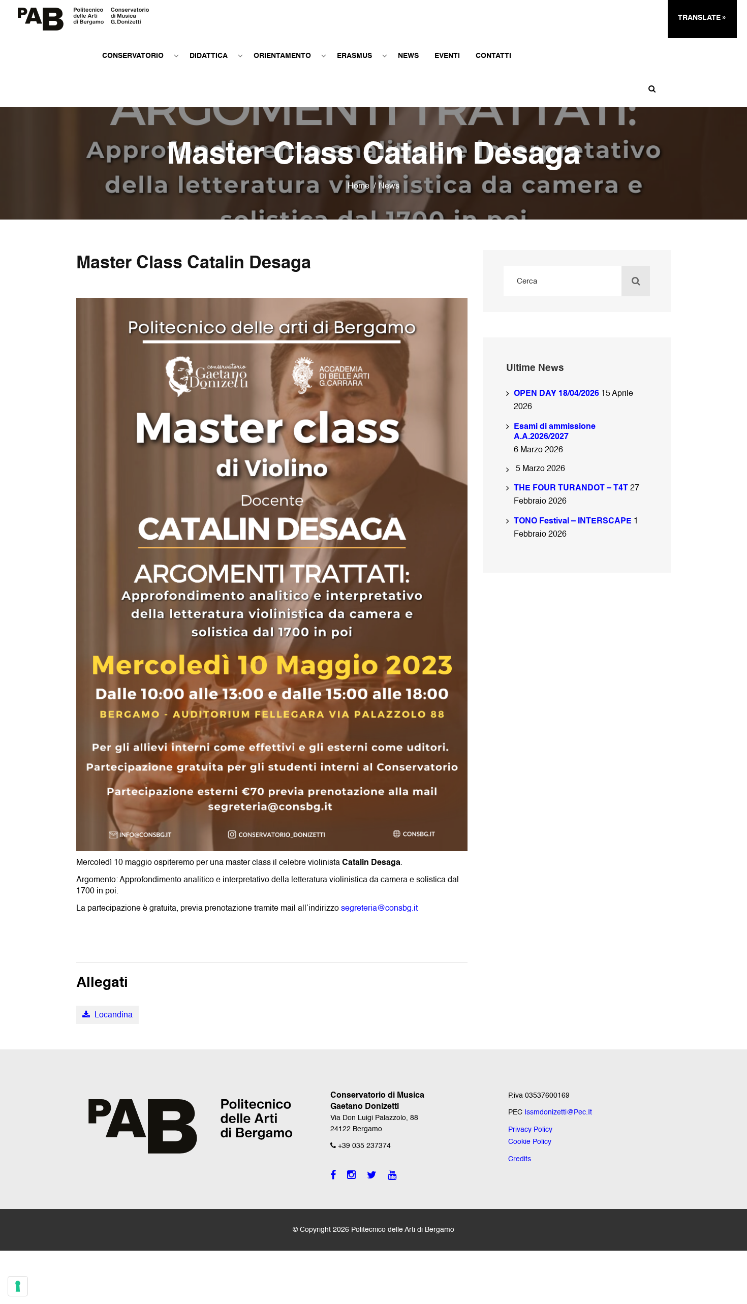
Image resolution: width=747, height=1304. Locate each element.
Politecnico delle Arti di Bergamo (402, 1229)
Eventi (447, 55)
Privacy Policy (530, 1129)
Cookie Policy (529, 1141)
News (408, 55)
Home (358, 186)
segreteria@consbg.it (379, 909)
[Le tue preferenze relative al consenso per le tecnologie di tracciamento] (17, 1286)
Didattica (209, 55)
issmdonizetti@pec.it (558, 1112)
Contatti (493, 55)
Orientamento (282, 55)
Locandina (112, 1015)
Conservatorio (133, 55)
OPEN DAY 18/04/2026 (556, 394)
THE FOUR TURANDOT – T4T (571, 488)
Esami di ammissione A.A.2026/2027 (555, 432)
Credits (519, 1159)
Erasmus (354, 55)
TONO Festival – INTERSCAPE (573, 521)
